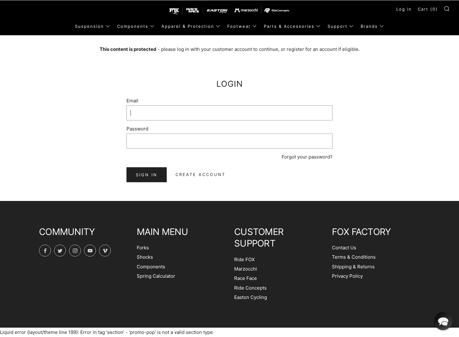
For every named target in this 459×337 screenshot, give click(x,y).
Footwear (239, 26)
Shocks (145, 257)
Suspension (89, 26)
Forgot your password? (307, 157)
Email (132, 101)
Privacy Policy (347, 276)
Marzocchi (245, 269)
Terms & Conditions (354, 257)
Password (137, 129)
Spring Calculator (156, 276)
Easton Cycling (250, 297)
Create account (200, 174)
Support (338, 26)
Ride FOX (244, 259)
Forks (143, 248)
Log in (404, 9)
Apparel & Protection (187, 26)
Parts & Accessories (289, 26)
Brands (369, 26)
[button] (443, 321)
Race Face (245, 278)
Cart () (428, 9)
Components (132, 26)
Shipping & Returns (353, 267)
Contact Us (344, 248)
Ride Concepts (250, 288)
